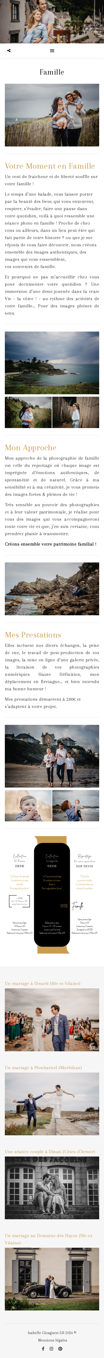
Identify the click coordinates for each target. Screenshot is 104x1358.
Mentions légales (52, 1340)
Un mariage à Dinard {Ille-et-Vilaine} (43, 983)
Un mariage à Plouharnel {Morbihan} (43, 1067)
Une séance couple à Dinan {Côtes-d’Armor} (50, 1151)
